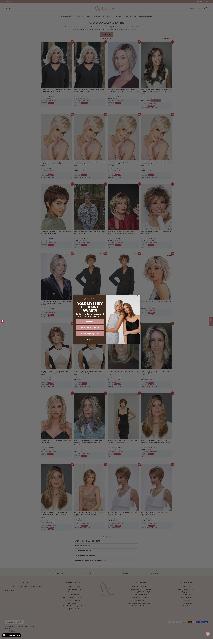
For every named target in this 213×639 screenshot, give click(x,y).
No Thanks (89, 340)
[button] (11, 635)
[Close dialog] (137, 296)
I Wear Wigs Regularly (90, 334)
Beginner (89, 321)
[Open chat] (208, 634)
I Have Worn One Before (90, 327)
